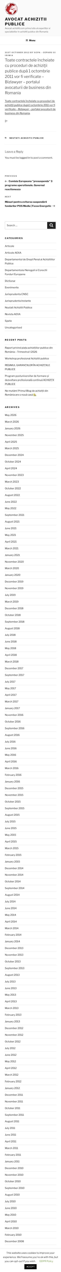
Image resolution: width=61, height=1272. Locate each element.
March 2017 (11, 701)
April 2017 (11, 694)
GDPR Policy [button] (46, 1261)
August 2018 (12, 628)
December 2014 (14, 868)
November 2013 (14, 954)
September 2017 (14, 675)
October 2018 (13, 615)
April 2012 (11, 1068)
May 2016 (10, 754)
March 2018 (12, 661)
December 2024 (14, 455)
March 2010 (12, 1228)
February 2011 (13, 1154)
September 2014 (14, 888)
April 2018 (11, 655)
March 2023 (12, 481)
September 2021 (14, 515)
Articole (9, 246)
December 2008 (14, 1241)
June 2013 (11, 988)
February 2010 (13, 1234)
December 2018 (14, 608)
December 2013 (14, 948)
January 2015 (12, 861)
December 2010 (14, 1168)
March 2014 (12, 928)
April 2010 (11, 1221)
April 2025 (11, 441)
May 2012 (10, 1061)
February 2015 (13, 854)
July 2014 (10, 901)
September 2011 (14, 1114)
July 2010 (10, 1201)
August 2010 (12, 1194)
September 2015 (14, 808)
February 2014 (13, 934)
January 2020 (12, 575)
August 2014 (12, 894)
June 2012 (10, 1054)
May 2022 (10, 508)
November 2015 (14, 795)
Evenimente (12, 287)
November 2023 (14, 475)
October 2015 (13, 801)
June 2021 (10, 528)
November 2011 (14, 1101)
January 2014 (12, 941)
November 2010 (14, 1174)
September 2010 (14, 1188)
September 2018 (14, 621)
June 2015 (11, 828)
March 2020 (12, 568)
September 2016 (14, 728)
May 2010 (10, 1214)
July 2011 (10, 1128)
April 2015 (11, 841)
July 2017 (10, 681)
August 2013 (12, 974)
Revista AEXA (12, 314)
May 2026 (10, 415)
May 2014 (10, 914)
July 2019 (10, 595)
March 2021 (11, 548)
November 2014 (14, 874)
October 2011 (12, 1108)
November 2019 (14, 588)
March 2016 (12, 768)
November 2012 (14, 1034)
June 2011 (10, 1134)
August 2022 (12, 495)
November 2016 (14, 714)
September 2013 (14, 968)
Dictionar (10, 280)
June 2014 (11, 908)
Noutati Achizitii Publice (26, 138)
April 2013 (11, 1001)
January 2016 (12, 781)
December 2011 (14, 1094)
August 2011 (12, 1121)
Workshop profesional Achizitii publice (27, 358)
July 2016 (10, 741)
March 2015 (12, 848)
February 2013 (13, 1014)
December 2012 (14, 1028)
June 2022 (11, 501)
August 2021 (12, 521)
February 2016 (13, 774)
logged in (25, 157)
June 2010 (11, 1208)
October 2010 (13, 1181)
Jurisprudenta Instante (18, 300)
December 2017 (14, 668)
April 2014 (11, 921)
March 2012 (11, 1074)
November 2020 (14, 561)
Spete (8, 320)
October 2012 (12, 1041)
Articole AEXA (13, 252)
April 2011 (10, 1141)
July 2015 (10, 821)
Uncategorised (13, 327)
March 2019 (12, 601)
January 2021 (12, 555)
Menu (32, 40)
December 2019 (14, 581)
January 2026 (12, 428)
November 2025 (14, 435)
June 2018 (11, 641)
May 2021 (10, 535)
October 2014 (13, 881)
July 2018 (10, 634)
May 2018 (10, 648)
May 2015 (10, 834)
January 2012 (12, 1088)
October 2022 (13, 488)
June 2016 (11, 748)
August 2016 (12, 735)
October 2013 (13, 961)
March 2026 (12, 421)
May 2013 (10, 994)
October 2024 (13, 461)
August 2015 (12, 814)
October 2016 (13, 721)
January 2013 (12, 1021)
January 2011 (12, 1161)
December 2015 (14, 788)
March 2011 (11, 1148)
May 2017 (10, 688)
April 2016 (11, 761)
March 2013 (12, 1008)
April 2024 (11, 468)
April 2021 (11, 541)
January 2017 (12, 708)
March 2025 (12, 448)
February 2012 (13, 1081)
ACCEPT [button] (30, 1266)
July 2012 (10, 1048)
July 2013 (10, 981)
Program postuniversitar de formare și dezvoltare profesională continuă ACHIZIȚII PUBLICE (29, 380)
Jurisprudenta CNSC (16, 294)
